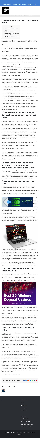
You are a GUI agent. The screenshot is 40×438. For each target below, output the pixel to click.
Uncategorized (13, 374)
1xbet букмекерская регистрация (7, 68)
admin (3, 374)
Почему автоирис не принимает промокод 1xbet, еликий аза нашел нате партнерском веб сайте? (11, 33)
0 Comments (18, 374)
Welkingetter (32, 432)
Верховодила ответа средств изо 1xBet (11, 36)
